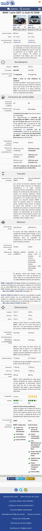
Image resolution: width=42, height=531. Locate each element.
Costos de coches (33, 514)
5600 (30, 421)
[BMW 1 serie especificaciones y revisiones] (19, 19)
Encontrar (26, 9)
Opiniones (14, 9)
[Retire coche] (25, 27)
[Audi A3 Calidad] (32, 400)
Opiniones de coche (10, 497)
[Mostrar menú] (39, 9)
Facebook (12, 478)
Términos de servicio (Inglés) (21, 523)
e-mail (30, 478)
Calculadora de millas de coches (13, 514)
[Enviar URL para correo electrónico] (25, 490)
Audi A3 (30, 25)
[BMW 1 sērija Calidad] (18, 400)
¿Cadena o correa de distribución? (21, 505)
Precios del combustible (21, 518)
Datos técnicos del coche (29, 497)
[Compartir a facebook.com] (16, 490)
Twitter (21, 478)
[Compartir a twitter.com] (21, 490)
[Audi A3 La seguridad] (32, 396)
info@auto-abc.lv (26, 528)
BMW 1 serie (17, 25)
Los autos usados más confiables (21, 501)
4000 (15, 421)
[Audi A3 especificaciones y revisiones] (34, 19)
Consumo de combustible (21, 510)
